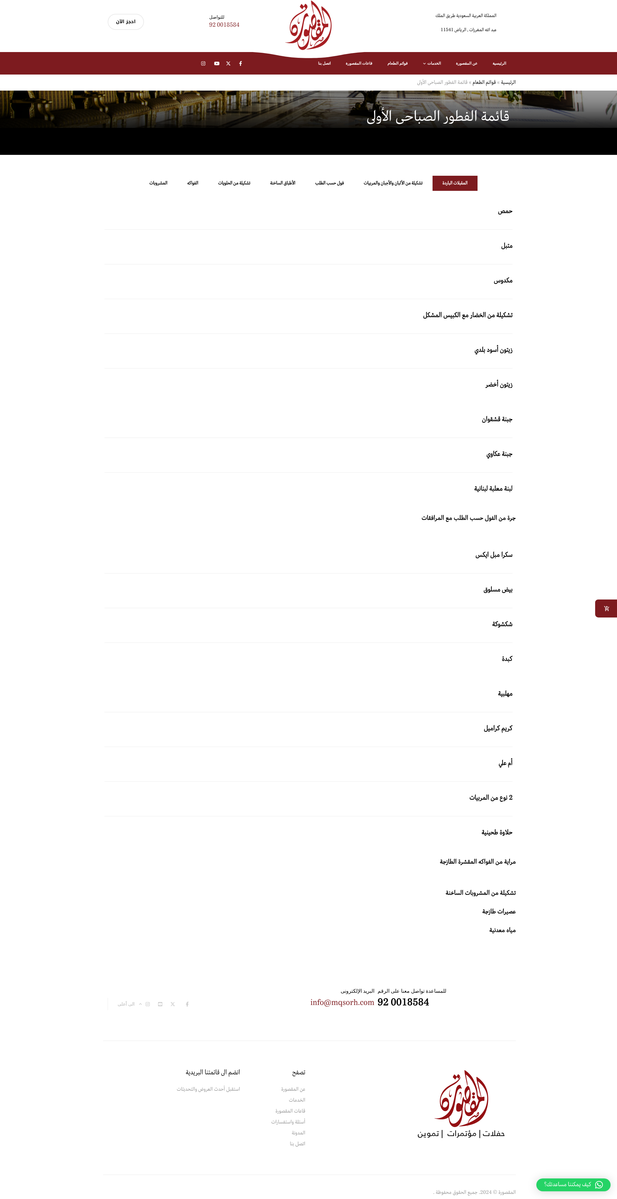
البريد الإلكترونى (357, 990)
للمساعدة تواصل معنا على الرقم (412, 990)
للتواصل (216, 17)
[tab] (455, 183)
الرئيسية (508, 82)
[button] (573, 1184)
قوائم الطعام (484, 82)
